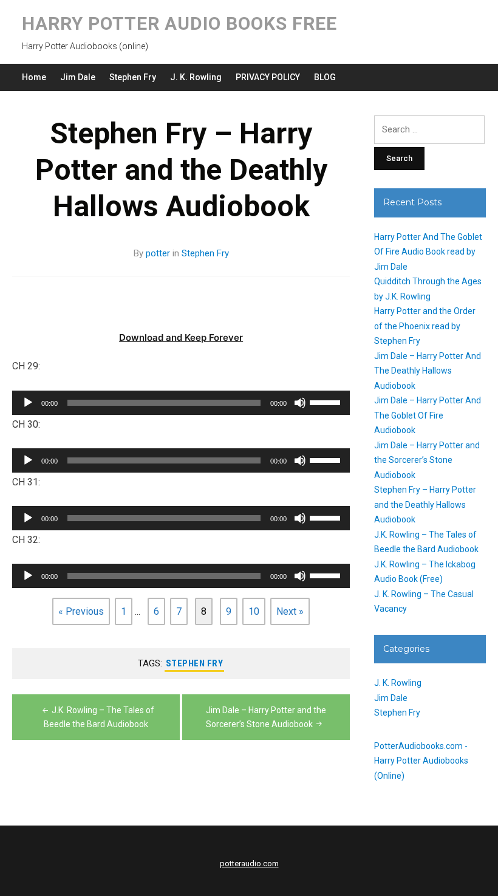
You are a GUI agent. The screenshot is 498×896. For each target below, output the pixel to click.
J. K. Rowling (196, 77)
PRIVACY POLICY (268, 77)
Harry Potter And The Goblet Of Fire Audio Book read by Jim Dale (428, 252)
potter (158, 253)
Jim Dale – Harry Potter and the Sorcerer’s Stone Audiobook (427, 460)
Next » (290, 611)
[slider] (327, 401)
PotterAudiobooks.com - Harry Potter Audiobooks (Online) (421, 761)
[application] (181, 403)
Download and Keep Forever (181, 337)
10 (253, 611)
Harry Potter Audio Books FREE (179, 23)
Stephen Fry (132, 77)
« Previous (81, 611)
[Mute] (300, 403)
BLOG (325, 77)
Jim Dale (77, 77)
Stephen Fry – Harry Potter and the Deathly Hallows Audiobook (425, 504)
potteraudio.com (249, 863)
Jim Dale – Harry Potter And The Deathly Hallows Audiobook (427, 371)
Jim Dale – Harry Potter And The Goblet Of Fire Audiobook (427, 415)
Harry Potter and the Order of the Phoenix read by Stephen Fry (425, 326)
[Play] (28, 403)
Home (34, 77)
